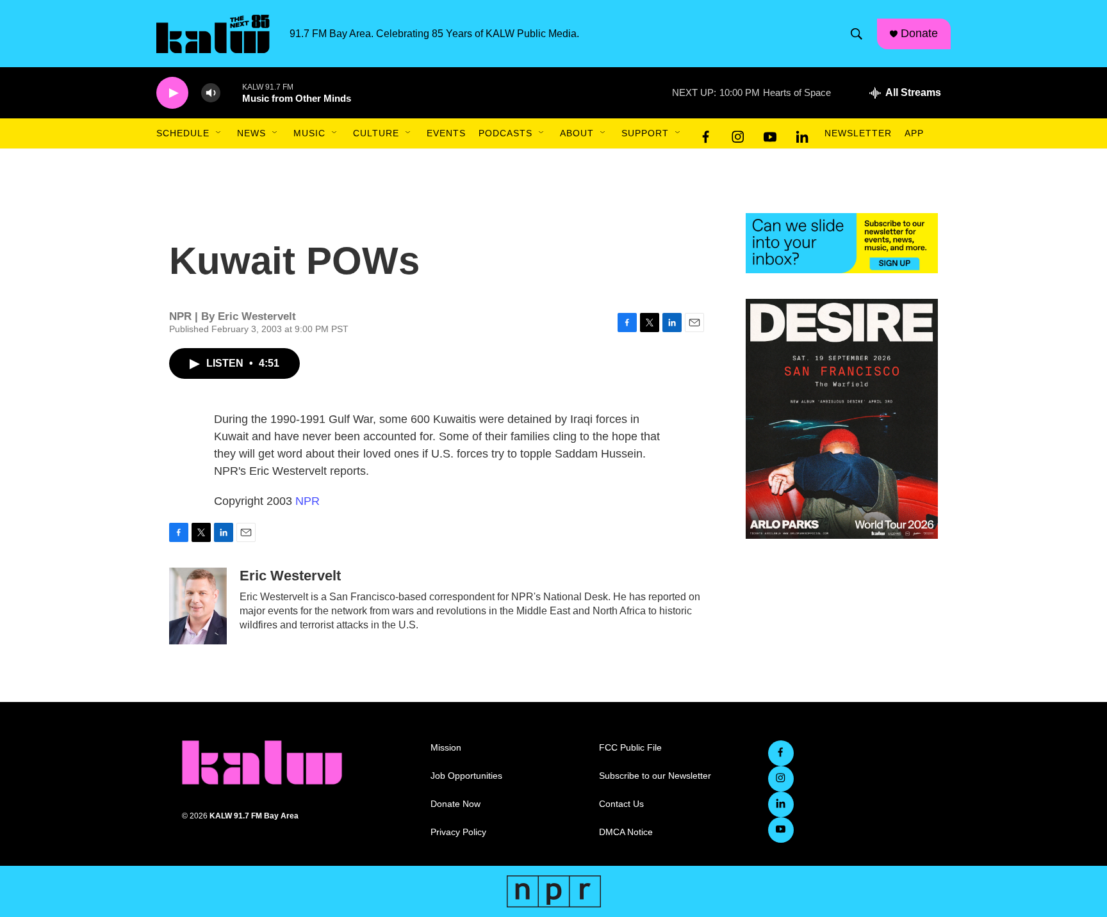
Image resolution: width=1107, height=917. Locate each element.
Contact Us (621, 804)
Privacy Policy (458, 832)
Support (645, 133)
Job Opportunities (466, 776)
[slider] (231, 92)
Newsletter (858, 133)
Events (446, 133)
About (577, 133)
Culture (376, 133)
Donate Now (455, 804)
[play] (172, 93)
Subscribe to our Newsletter (655, 776)
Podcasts (505, 133)
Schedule (182, 133)
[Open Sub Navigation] (219, 133)
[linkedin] (802, 133)
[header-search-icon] (856, 34)
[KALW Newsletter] (842, 243)
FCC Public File (630, 748)
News (251, 133)
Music (309, 133)
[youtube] (770, 133)
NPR (307, 501)
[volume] (211, 93)
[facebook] (706, 133)
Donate (919, 33)
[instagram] (738, 133)
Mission (445, 748)
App (914, 133)
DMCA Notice (626, 832)
